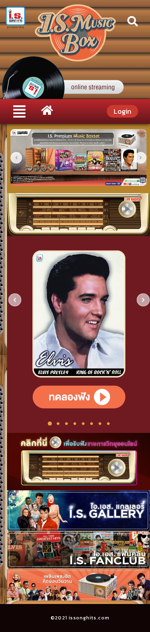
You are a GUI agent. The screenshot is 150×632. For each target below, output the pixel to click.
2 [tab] (58, 423)
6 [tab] (91, 423)
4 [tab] (75, 423)
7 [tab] (100, 423)
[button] (19, 111)
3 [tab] (66, 423)
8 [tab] (108, 423)
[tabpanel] (79, 329)
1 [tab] (49, 423)
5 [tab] (83, 423)
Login (122, 111)
